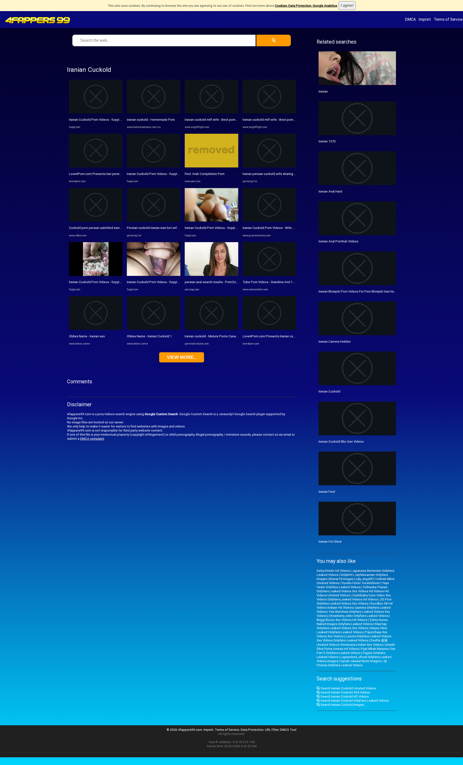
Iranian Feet (327, 492)
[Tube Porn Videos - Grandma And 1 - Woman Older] (269, 275)
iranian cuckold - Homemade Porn (151, 120)
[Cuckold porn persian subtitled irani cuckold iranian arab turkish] (96, 221)
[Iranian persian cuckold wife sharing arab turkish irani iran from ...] (269, 166)
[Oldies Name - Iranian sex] (96, 329)
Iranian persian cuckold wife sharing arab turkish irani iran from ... (288, 174)
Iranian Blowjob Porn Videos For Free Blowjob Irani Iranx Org (361, 291)
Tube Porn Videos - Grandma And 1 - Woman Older (278, 282)
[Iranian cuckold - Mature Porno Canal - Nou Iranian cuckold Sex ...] (211, 329)
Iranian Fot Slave (330, 541)
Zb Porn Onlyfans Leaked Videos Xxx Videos (354, 601)
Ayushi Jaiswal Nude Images (360, 661)
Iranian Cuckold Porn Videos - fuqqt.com (97, 120)
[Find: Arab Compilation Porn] (211, 166)
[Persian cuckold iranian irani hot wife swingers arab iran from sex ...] (153, 221)
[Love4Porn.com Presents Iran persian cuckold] (96, 166)
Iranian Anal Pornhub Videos (338, 241)
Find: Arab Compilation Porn (205, 174)
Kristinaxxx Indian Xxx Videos (362, 645)
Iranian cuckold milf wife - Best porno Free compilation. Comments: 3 (234, 120)
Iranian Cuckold (329, 391)
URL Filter (272, 730)
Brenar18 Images (341, 579)
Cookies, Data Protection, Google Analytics (306, 6)
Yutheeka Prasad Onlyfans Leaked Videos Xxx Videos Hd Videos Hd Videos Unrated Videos (353, 591)
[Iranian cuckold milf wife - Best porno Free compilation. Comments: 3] (211, 112)
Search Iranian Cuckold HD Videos (344, 696)
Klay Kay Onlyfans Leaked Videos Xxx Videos (352, 626)
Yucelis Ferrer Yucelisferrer (360, 583)
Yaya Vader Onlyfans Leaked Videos (353, 585)
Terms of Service (448, 19)
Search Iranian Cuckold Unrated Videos (348, 688)
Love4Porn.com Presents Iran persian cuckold (102, 174)
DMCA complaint (92, 439)
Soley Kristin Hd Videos (333, 571)
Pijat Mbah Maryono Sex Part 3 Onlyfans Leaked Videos (356, 651)
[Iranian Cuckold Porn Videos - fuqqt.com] (96, 112)
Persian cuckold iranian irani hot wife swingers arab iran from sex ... (174, 228)
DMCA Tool (288, 730)
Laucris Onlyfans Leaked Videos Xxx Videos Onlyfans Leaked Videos (354, 638)
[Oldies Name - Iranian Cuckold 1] (153, 329)
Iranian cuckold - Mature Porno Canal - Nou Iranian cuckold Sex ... (230, 336)
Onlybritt (346, 575)
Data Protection (252, 730)
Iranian (323, 91)
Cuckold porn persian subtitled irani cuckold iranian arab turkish (114, 228)
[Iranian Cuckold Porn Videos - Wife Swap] (269, 221)
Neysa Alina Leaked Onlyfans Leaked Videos (352, 630)
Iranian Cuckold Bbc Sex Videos (341, 441)
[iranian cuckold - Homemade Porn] (153, 112)
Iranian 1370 (327, 141)
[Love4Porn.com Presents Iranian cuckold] (269, 329)
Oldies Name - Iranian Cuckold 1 (149, 336)
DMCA (410, 19)
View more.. (181, 357)
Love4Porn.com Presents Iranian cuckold (272, 336)
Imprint (425, 19)
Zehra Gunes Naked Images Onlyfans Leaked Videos (352, 622)
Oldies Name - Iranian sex (87, 336)
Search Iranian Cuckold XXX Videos (345, 692)
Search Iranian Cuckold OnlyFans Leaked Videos (354, 700)
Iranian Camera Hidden (335, 341)
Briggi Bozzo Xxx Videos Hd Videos (342, 620)
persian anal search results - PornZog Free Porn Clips (223, 282)
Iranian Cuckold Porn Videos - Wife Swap (271, 228)
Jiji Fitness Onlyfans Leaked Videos (352, 663)
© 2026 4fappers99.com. (185, 730)
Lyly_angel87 (365, 579)
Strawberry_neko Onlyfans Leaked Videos (358, 616)
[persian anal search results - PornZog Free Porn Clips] (211, 275)
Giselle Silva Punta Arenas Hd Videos (356, 647)
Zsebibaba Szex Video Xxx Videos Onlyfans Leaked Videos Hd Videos (354, 597)
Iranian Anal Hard (330, 191)
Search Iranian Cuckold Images (342, 705)
